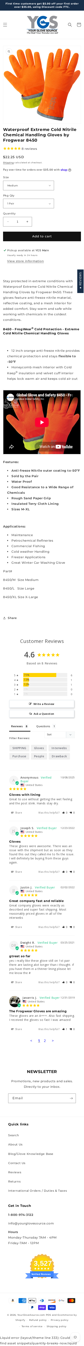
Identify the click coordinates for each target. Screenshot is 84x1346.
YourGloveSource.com (31, 1314)
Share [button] (12, 618)
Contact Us (16, 1163)
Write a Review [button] (43, 704)
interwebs (59, 748)
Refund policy (38, 1320)
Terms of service (32, 1326)
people (39, 756)
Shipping (8, 162)
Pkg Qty (8, 195)
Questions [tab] (43, 726)
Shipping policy (57, 1326)
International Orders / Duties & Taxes (37, 1191)
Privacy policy (60, 1320)
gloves (39, 748)
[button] (5, 24)
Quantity (9, 213)
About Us (15, 1144)
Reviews (14, 1172)
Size (6, 177)
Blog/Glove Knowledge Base (30, 1154)
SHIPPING (19, 748)
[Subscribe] (71, 1098)
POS (48, 1314)
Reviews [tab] (17, 726)
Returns (14, 1181)
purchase (19, 756)
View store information (25, 261)
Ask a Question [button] (44, 714)
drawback (59, 756)
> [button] (53, 1040)
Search (13, 1135)
